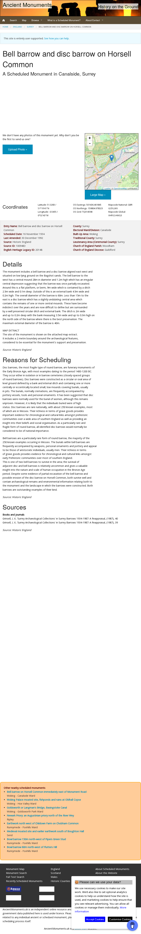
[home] (3, 20)
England (17, 26)
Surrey (30, 26)
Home (5, 26)
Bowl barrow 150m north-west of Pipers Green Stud (36, 839)
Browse (35, 20)
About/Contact (93, 20)
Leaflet (107, 188)
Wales (54, 877)
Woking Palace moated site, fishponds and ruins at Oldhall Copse (44, 799)
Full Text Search (15, 877)
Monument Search (16, 873)
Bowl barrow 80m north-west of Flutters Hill (32, 847)
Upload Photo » (17, 149)
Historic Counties (60, 881)
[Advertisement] (70, 106)
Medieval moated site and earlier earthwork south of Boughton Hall (45, 831)
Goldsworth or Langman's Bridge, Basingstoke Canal (37, 807)
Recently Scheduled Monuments (24, 881)
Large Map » (98, 195)
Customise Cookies (120, 919)
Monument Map (15, 869)
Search (13, 20)
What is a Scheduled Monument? (63, 20)
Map (24, 20)
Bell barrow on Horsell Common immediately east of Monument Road (46, 791)
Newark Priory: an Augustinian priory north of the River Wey (40, 815)
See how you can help (56, 38)
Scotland (56, 873)
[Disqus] (70, 637)
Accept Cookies (95, 919)
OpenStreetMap (120, 188)
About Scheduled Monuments (112, 869)
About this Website (106, 873)
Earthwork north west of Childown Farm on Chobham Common (43, 823)
